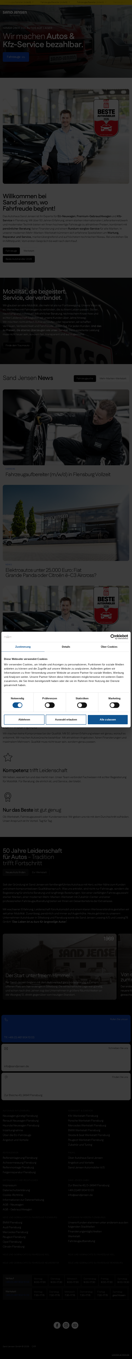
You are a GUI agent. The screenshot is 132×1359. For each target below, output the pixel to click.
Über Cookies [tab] (109, 646)
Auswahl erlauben (66, 719)
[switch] (50, 705)
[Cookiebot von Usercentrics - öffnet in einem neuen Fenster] (113, 636)
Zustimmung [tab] (23, 646)
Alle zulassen (108, 719)
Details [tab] (66, 646)
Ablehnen (24, 719)
